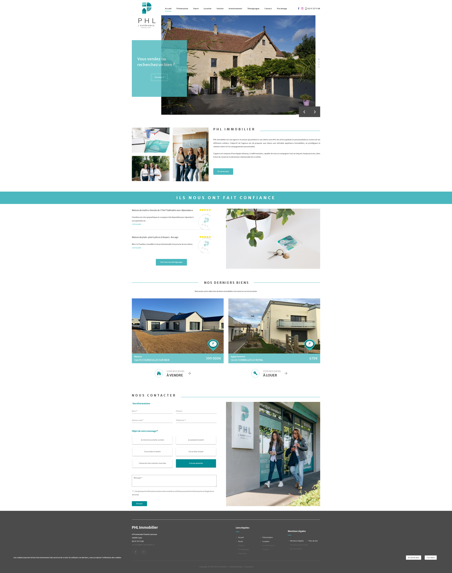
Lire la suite (136, 224)
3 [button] (319, 64)
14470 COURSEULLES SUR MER (152, 360)
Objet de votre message (145, 431)
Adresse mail (137, 420)
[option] (223, 65)
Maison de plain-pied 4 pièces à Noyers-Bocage (155, 237)
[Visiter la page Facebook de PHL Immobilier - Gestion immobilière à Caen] (298, 8)
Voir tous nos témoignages (171, 262)
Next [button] (315, 111)
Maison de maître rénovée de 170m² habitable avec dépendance (162, 210)
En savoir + (159, 77)
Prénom (179, 411)
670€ (313, 358)
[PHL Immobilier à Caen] (147, 16)
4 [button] (319, 67)
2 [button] (319, 62)
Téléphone (181, 420)
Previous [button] (304, 111)
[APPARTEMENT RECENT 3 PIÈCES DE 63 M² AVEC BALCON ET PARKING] (274, 326)
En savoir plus (223, 171)
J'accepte (431, 558)
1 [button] (319, 59)
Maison (138, 356)
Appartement (238, 356)
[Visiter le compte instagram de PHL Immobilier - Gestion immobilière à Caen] (302, 8)
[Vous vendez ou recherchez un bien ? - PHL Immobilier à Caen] (238, 65)
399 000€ (213, 358)
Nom (134, 411)
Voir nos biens (175, 373)
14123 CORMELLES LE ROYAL (247, 360)
